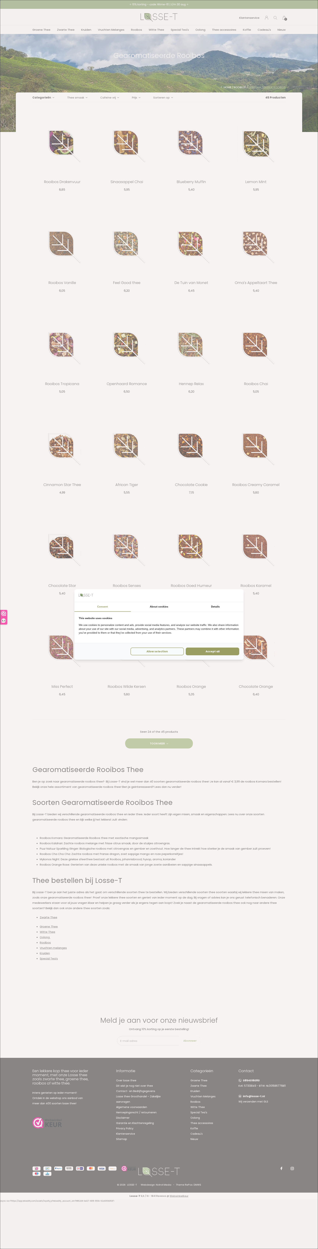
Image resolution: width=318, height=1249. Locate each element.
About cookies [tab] (159, 606)
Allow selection (157, 651)
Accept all (213, 651)
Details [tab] (215, 606)
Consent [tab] (102, 606)
